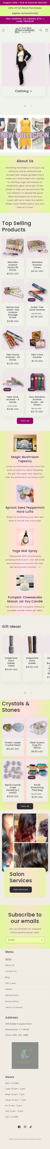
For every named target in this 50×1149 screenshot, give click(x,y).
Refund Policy (12, 995)
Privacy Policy (12, 1001)
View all (25, 420)
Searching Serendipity (20, 1139)
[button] (3, 30)
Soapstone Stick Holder (32, 661)
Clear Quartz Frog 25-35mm (37, 745)
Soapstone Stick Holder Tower (11, 662)
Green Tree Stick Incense (37, 308)
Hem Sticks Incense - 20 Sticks (13, 357)
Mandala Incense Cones (37, 265)
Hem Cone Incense (37, 355)
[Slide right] (31, 106)
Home (8, 959)
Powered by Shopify (34, 1139)
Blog (7, 977)
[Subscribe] (42, 940)
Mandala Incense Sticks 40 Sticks (12, 266)
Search (8, 989)
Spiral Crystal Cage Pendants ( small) (13, 789)
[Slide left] (19, 106)
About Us (9, 965)
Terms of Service (14, 1007)
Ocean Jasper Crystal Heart (13, 743)
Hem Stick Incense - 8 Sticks (12, 399)
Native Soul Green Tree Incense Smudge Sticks (12, 312)
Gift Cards (10, 983)
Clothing (22, 91)
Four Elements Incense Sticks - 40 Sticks (37, 401)
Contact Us (11, 971)
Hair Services (21, 889)
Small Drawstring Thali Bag (37, 787)
